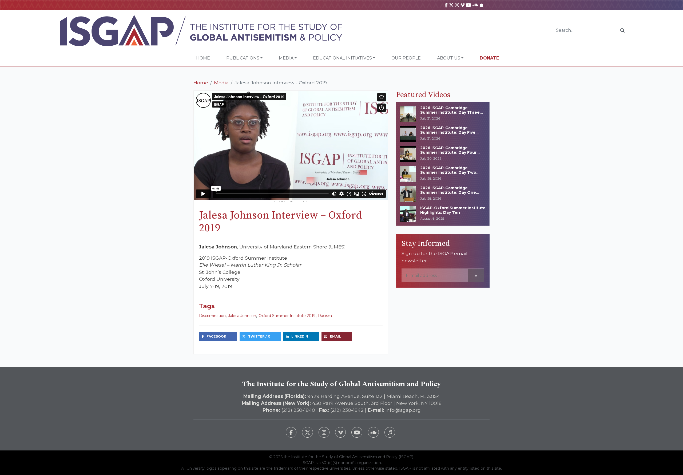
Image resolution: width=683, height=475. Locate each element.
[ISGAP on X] (451, 5)
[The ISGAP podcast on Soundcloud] (373, 432)
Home (203, 58)
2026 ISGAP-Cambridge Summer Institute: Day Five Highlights (447, 132)
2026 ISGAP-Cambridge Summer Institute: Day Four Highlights (448, 152)
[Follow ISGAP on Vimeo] (340, 432)
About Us (448, 58)
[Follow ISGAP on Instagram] (324, 432)
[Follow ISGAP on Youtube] (356, 432)
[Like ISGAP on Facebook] (291, 432)
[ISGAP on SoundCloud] (475, 5)
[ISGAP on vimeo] (462, 5)
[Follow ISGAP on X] (307, 432)
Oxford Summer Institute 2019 (287, 315)
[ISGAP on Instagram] (457, 5)
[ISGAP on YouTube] (468, 5)
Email (335, 336)
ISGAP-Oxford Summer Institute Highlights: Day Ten (453, 210)
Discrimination (212, 315)
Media (286, 58)
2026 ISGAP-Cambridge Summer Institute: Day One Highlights (448, 192)
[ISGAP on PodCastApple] (481, 5)
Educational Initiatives (342, 58)
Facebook (216, 336)
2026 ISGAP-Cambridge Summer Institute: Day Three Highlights (450, 112)
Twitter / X (259, 336)
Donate (489, 58)
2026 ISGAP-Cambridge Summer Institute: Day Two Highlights (448, 172)
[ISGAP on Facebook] (446, 5)
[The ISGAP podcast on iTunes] (389, 432)
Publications (242, 58)
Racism (325, 315)
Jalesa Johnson (242, 315)
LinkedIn (299, 336)
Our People (406, 58)
